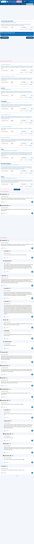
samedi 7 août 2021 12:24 (7, 263)
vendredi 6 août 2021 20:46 (4, 196)
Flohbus (3, 466)
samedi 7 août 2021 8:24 (7, 303)
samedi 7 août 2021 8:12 (7, 253)
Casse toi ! (3, 88)
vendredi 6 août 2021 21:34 (4, 391)
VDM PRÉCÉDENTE (4, 37)
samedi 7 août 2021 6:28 (7, 290)
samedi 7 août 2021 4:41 (4, 402)
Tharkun (5, 443)
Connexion (31, 1)
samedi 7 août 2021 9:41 (7, 436)
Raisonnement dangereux (6, 163)
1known (5, 301)
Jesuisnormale (4, 365)
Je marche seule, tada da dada (7, 21)
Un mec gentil (3, 101)
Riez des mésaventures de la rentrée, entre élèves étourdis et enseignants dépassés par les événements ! (17, 33)
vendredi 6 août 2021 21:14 (4, 354)
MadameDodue (4, 400)
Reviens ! (2, 176)
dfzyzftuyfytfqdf (4, 205)
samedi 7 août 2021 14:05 (4, 468)
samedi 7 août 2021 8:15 (7, 412)
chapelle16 (3, 194)
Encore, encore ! (17, 189)
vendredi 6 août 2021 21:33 (4, 380)
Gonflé (2, 149)
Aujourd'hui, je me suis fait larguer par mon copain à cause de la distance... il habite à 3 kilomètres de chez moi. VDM (16, 129)
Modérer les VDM (25, 1)
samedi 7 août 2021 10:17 (7, 322)
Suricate (3, 275)
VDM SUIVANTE (30, 37)
